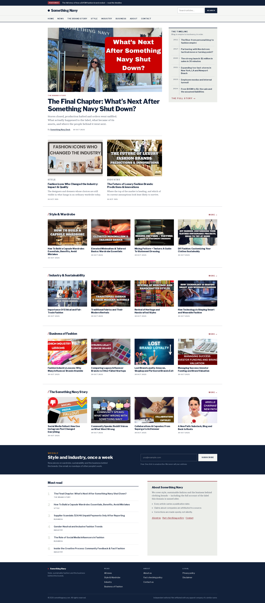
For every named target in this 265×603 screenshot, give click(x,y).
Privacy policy (188, 573)
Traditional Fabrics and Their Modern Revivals (107, 311)
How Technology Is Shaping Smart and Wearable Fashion (196, 311)
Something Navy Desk (60, 129)
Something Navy (64, 10)
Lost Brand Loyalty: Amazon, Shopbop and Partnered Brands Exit (154, 369)
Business (121, 19)
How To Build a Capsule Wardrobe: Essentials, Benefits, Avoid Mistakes (66, 251)
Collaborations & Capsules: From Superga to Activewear (152, 427)
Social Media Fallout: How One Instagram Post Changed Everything (64, 429)
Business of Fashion (113, 586)
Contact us (148, 582)
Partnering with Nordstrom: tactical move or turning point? (197, 50)
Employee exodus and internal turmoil (196, 81)
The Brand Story (77, 19)
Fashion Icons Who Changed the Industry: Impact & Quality (73, 185)
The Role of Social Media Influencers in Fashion (79, 537)
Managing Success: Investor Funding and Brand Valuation (193, 369)
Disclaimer (187, 577)
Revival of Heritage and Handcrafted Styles (147, 311)
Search (211, 10)
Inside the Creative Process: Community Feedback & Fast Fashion (89, 548)
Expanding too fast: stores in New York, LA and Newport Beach (196, 71)
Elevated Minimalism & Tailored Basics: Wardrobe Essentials (108, 250)
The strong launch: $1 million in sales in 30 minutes (197, 60)
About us (156, 517)
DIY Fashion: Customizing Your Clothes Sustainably (194, 250)
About (133, 19)
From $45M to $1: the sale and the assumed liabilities (196, 90)
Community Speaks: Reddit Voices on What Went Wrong (109, 427)
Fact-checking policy (173, 517)
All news (108, 573)
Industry (106, 19)
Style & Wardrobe (112, 577)
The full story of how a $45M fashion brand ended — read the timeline (92, 3)
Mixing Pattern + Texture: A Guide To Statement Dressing (153, 250)
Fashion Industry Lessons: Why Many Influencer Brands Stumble (65, 369)
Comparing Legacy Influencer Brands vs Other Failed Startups (108, 369)
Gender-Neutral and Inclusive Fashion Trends (78, 526)
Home (51, 19)
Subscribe (208, 457)
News (60, 19)
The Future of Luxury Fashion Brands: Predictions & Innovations (130, 185)
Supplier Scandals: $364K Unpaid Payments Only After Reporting (89, 515)
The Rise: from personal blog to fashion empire (197, 41)
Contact (146, 19)
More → (213, 215)
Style (94, 19)
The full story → (183, 98)
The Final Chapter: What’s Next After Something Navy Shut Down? (104, 105)
